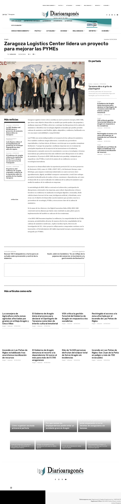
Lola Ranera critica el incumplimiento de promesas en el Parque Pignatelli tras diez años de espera (14, 145)
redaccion (13, 54)
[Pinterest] (106, 54)
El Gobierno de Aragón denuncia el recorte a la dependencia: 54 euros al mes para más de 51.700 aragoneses (44, 355)
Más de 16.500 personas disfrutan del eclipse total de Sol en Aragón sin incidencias (74, 354)
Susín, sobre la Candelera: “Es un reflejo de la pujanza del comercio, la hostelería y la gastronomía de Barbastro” (66, 256)
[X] (115, 15)
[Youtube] (117, 15)
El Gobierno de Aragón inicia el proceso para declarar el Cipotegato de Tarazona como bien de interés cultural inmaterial (107, 108)
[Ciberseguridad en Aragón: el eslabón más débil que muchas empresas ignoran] (98, 441)
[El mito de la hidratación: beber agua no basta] (73, 441)
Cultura (90, 84)
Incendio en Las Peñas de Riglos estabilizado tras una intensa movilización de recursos (106, 149)
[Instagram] (109, 15)
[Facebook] (107, 15)
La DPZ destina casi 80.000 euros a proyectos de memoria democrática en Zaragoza (14, 131)
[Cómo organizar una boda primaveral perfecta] (26, 421)
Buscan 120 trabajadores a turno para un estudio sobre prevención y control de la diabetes (21, 256)
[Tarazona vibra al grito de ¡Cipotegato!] (102, 72)
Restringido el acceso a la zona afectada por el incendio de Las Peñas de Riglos (107, 136)
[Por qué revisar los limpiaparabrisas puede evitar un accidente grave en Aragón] (60, 421)
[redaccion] (6, 54)
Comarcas (8, 125)
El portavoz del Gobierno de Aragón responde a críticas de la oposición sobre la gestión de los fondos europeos (14, 173)
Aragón (6, 39)
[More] (115, 54)
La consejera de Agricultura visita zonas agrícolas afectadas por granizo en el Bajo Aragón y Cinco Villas (15, 318)
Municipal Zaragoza (11, 138)
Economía (8, 153)
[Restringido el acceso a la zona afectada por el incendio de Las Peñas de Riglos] (92, 134)
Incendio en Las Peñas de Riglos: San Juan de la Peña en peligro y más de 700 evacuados (105, 354)
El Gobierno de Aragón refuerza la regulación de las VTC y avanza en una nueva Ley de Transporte (14, 159)
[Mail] (112, 15)
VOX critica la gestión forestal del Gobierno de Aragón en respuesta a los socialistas (106, 123)
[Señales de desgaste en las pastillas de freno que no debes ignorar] (48, 441)
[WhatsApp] (110, 54)
